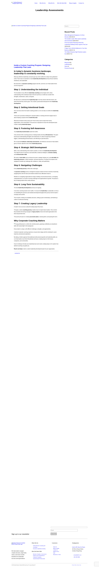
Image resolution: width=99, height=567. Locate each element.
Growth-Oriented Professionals (39, 558)
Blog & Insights (72, 3)
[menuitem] (36, 3)
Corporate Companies (37, 557)
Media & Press (56, 551)
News (66, 66)
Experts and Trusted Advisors (39, 555)
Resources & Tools (57, 554)
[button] (86, 3)
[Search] (72, 26)
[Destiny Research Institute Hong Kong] (17, 3)
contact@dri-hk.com (77, 555)
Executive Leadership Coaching (39, 548)
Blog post (67, 62)
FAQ (54, 553)
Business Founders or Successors (40, 554)
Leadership (67, 64)
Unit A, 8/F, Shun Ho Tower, (78, 547)
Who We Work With (61, 3)
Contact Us (81, 3)
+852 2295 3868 (76, 557)
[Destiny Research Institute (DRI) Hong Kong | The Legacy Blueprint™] (18, 545)
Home (36, 3)
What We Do (51, 3)
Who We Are (43, 3)
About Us (55, 546)
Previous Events (68, 68)
